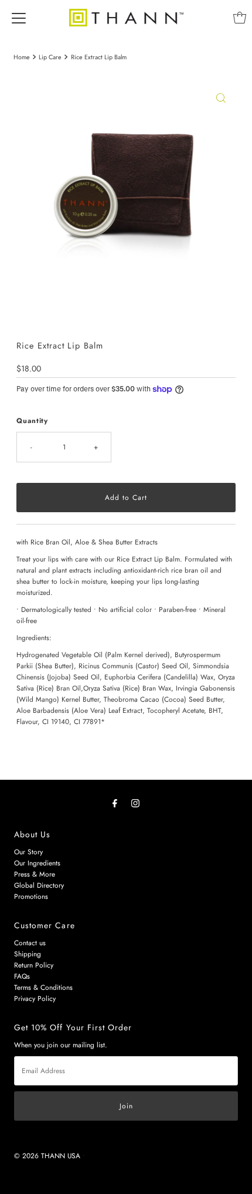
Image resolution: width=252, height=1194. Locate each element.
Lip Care (50, 57)
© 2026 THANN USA (47, 1156)
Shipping (27, 954)
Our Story (28, 852)
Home (21, 57)
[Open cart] (239, 17)
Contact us (30, 943)
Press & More (34, 874)
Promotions (31, 896)
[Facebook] (115, 803)
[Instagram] (135, 803)
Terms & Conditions (43, 987)
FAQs (22, 976)
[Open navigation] (19, 17)
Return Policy (33, 965)
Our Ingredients (37, 863)
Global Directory (39, 885)
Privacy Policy (35, 998)
